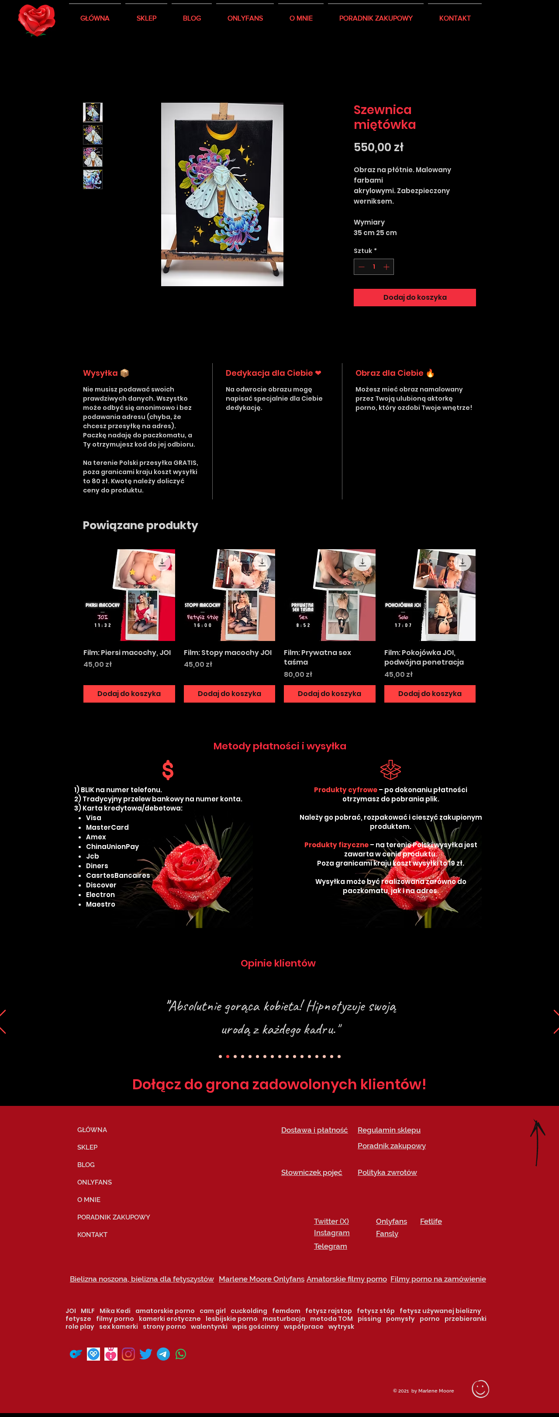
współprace (304, 1328)
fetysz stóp (376, 1312)
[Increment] (387, 268)
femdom (286, 1312)
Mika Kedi (115, 1312)
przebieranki (466, 1320)
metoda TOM (331, 1320)
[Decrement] (360, 268)
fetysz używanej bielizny (440, 1312)
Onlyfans (391, 1222)
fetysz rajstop (328, 1312)
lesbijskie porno (232, 1320)
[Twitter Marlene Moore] (145, 1355)
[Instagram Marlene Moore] (128, 1355)
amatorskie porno (165, 1312)
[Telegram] (163, 1355)
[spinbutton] (374, 268)
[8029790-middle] (93, 1355)
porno (430, 1320)
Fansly (387, 1234)
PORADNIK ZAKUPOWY (113, 1219)
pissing (369, 1320)
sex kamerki (118, 1328)
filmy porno (115, 1320)
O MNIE (88, 1201)
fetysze (78, 1320)
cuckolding (249, 1312)
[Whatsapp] (180, 1355)
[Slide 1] (264, 1057)
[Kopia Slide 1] (227, 1057)
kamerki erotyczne (170, 1320)
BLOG (86, 1166)
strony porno (164, 1328)
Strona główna (110, 72)
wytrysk (341, 1328)
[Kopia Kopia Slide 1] (235, 1057)
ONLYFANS (94, 1184)
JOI (71, 1312)
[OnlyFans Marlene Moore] (76, 1355)
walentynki (209, 1328)
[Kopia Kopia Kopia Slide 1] (220, 1057)
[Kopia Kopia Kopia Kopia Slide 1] (242, 1057)
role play (80, 1328)
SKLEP (87, 1149)
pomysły (400, 1320)
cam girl (213, 1312)
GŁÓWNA (92, 1131)
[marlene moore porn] (110, 1355)
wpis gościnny (255, 1328)
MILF (88, 1312)
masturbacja (283, 1320)
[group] (279, 627)
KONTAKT (92, 1236)
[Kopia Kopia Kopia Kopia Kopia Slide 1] (309, 1057)
